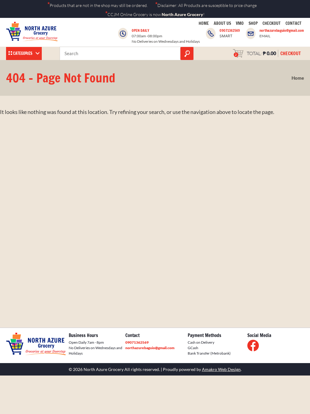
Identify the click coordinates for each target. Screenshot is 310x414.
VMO (240, 23)
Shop (253, 23)
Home (204, 23)
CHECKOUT (290, 53)
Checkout (271, 23)
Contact (293, 23)
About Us (222, 23)
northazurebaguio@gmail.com (281, 30)
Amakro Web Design (221, 369)
